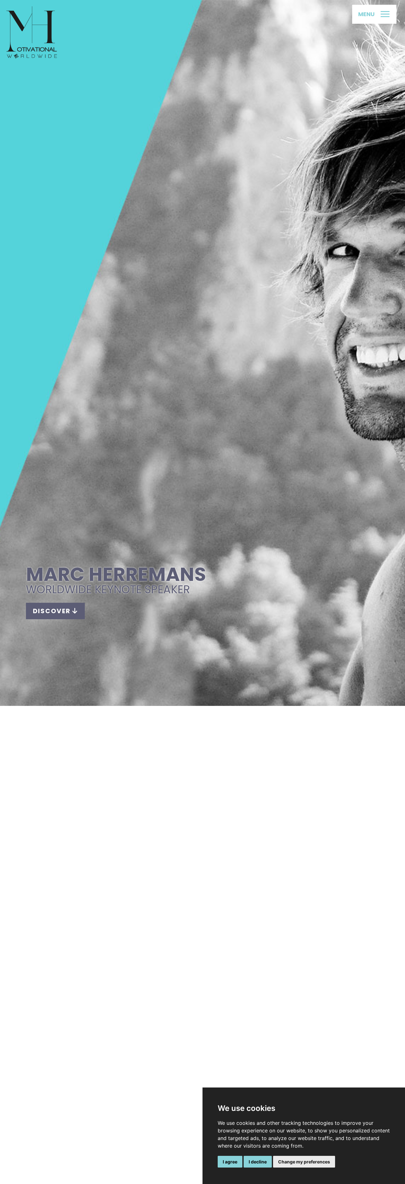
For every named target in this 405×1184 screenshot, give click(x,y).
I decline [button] (258, 1161)
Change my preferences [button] (304, 1161)
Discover (52, 611)
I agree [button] (230, 1161)
